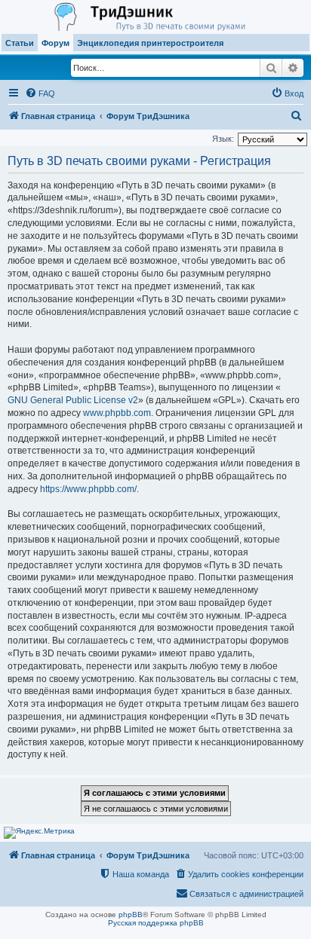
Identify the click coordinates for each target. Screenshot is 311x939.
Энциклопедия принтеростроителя (150, 42)
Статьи (19, 42)
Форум (55, 42)
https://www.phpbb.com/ (88, 489)
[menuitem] (40, 93)
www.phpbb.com (117, 413)
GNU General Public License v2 (73, 400)
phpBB (131, 914)
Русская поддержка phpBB (156, 923)
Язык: (223, 138)
